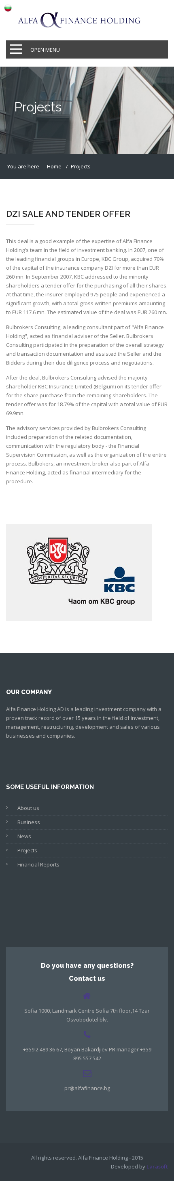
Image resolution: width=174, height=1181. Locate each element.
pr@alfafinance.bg (87, 1088)
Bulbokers (40, 463)
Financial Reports (38, 864)
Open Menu (45, 49)
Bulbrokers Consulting (69, 377)
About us (28, 808)
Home (54, 166)
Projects (27, 850)
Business (28, 822)
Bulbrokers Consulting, (34, 327)
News (24, 836)
